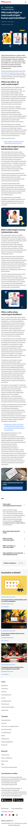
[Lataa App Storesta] (6, 800)
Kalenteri (4, 691)
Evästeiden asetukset (7, 811)
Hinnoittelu (4, 688)
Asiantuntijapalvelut (7, 742)
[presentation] (25, 2)
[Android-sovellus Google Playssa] (18, 800)
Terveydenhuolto (6, 732)
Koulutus (3, 723)
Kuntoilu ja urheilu (6, 729)
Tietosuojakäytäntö (17, 808)
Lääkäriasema (5, 739)
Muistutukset (5, 704)
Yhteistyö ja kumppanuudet (9, 767)
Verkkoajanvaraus (6, 695)
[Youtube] (9, 815)
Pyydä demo (4, 685)
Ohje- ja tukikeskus (6, 758)
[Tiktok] (17, 815)
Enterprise (4, 745)
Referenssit (4, 761)
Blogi (2, 764)
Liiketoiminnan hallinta (7, 707)
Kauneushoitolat (6, 720)
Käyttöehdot (5, 808)
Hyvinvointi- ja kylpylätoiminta (10, 726)
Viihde (3, 735)
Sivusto (3, 698)
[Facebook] (2, 815)
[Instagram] (6, 815)
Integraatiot (4, 710)
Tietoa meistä (5, 755)
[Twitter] (13, 815)
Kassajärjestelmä (6, 701)
